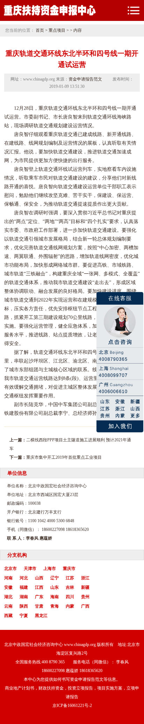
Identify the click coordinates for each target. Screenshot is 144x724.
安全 (33, 204)
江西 (39, 587)
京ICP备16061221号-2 (72, 705)
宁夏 (24, 615)
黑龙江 (41, 615)
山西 (39, 578)
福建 (24, 587)
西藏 (8, 615)
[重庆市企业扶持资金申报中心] (49, 15)
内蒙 (70, 606)
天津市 (30, 568)
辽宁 (54, 578)
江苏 (70, 578)
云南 (8, 606)
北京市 (10, 568)
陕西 (24, 606)
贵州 (85, 596)
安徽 (8, 587)
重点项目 (57, 30)
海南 (54, 596)
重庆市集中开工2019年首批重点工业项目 (64, 457)
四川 (70, 596)
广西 (85, 606)
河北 (24, 578)
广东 (39, 596)
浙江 (85, 578)
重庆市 (69, 568)
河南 (8, 578)
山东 (54, 587)
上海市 (49, 568)
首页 (40, 30)
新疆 (85, 587)
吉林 (70, 587)
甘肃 (39, 606)
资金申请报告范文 (85, 79)
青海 (54, 606)
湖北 (8, 596)
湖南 (24, 596)
